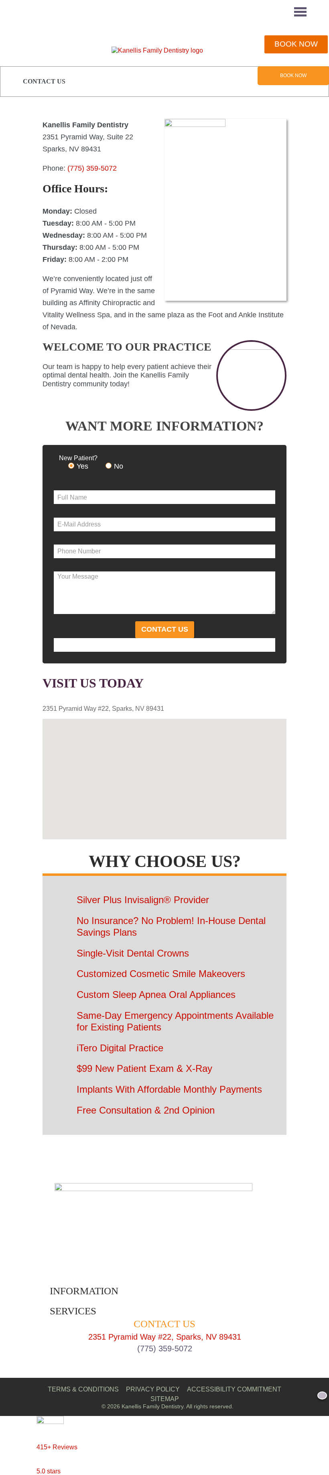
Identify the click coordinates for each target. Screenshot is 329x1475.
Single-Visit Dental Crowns (133, 953)
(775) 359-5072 (92, 168)
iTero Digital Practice (120, 1047)
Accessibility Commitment (234, 1389)
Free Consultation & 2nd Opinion (146, 1110)
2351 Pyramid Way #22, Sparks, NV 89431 (164, 1336)
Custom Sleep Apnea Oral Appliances (156, 994)
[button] (172, 774)
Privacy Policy (153, 1389)
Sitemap (164, 1398)
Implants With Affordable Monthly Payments (169, 1089)
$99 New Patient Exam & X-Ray (144, 1068)
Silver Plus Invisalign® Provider (143, 899)
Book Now (293, 75)
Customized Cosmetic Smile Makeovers (161, 973)
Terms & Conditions (83, 1389)
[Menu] (300, 12)
